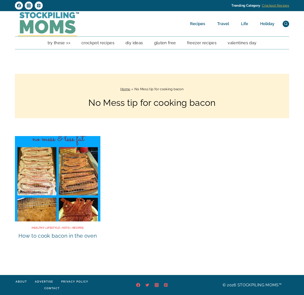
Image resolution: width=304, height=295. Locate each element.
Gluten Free (165, 42)
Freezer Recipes (202, 42)
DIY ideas (134, 42)
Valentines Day (242, 42)
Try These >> (59, 42)
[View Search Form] (286, 24)
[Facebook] (19, 6)
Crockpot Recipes (275, 5)
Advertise (44, 281)
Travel (223, 23)
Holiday (267, 23)
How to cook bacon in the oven (57, 236)
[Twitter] (147, 285)
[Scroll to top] (293, 278)
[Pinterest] (39, 6)
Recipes (197, 23)
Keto (66, 227)
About (21, 281)
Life (244, 23)
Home (125, 89)
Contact (52, 288)
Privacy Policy (74, 281)
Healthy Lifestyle (46, 227)
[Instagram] (29, 6)
